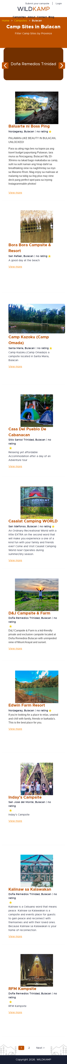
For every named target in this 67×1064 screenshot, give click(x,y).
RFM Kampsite (22, 988)
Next (62, 65)
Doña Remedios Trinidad (33, 63)
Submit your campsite (37, 3)
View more (15, 192)
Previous (5, 65)
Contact (42, 17)
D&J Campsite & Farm (29, 613)
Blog (51, 17)
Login (59, 3)
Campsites (19, 17)
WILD (33, 9)
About (31, 17)
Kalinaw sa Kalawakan (29, 889)
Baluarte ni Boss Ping (29, 126)
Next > (40, 1048)
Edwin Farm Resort (26, 705)
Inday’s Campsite (25, 797)
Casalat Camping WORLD (33, 521)
